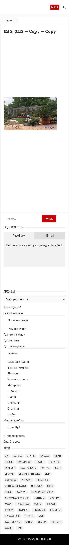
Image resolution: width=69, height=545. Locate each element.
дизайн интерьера (29, 474)
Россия (40, 462)
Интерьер (14, 385)
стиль (29, 522)
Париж (8, 462)
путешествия (12, 516)
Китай (57, 456)
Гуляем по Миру (14, 334)
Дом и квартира (14, 346)
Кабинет (13, 391)
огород (51, 504)
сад (41, 516)
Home (9, 20)
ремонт (29, 516)
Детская (13, 373)
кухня (8, 492)
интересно (42, 480)
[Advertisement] (34, 66)
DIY (6, 456)
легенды (39, 498)
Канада (45, 456)
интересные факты (15, 486)
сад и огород (12, 522)
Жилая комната (18, 379)
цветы (8, 528)
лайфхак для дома (42, 492)
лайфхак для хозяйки (17, 498)
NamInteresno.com (41, 539)
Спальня (13, 402)
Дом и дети (11, 340)
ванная (45, 468)
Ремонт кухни (17, 328)
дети (57, 468)
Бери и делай (12, 307)
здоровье (10, 480)
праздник (39, 510)
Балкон (13, 353)
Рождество (24, 462)
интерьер (36, 486)
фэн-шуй (56, 522)
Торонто (54, 462)
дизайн (9, 474)
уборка (42, 522)
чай (20, 528)
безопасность (28, 468)
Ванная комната (18, 367)
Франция (10, 468)
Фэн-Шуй (14, 427)
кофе (50, 486)
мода (8, 504)
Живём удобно (14, 420)
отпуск (9, 510)
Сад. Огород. (12, 441)
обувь (37, 504)
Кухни (12, 397)
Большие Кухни (18, 362)
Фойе (11, 414)
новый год (23, 504)
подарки (23, 510)
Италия (31, 456)
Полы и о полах (18, 320)
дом (47, 474)
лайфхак (21, 492)
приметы (55, 510)
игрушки (26, 480)
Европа (18, 456)
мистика (54, 498)
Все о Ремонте (13, 313)
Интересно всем (14, 435)
